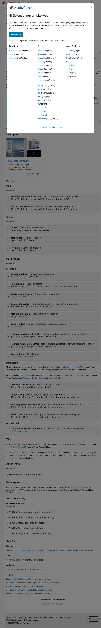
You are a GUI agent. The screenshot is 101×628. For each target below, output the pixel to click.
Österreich (41, 93)
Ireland (40, 73)
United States (14, 58)
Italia (39, 76)
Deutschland (42, 58)
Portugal (41, 96)
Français (43, 115)
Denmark (41, 54)
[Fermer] (91, 7)
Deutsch (43, 108)
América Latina (15, 51)
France (40, 69)
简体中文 (72, 65)
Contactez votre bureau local (50, 127)
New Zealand (71, 58)
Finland (40, 65)
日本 (68, 73)
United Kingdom (43, 119)
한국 (68, 76)
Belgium (40, 51)
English (43, 111)
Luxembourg (42, 80)
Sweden (40, 100)
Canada (12, 54)
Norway (40, 89)
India (68, 54)
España (40, 62)
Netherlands (42, 85)
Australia (70, 51)
